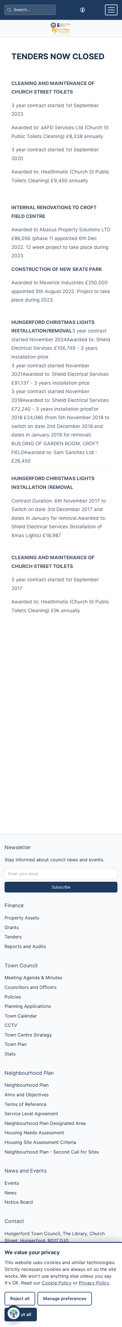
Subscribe (61, 887)
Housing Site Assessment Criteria (40, 1142)
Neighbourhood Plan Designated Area (45, 1123)
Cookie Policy (56, 1283)
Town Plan (16, 1044)
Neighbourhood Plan (27, 1085)
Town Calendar (21, 1016)
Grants (12, 927)
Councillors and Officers (30, 987)
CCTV (11, 1025)
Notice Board (19, 1202)
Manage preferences (64, 1298)
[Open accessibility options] (82, 10)
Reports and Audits (25, 946)
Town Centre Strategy (28, 1035)
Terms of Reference (26, 1104)
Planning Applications (28, 1006)
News (10, 1192)
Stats (10, 1054)
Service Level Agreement (31, 1113)
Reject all (20, 1298)
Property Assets (22, 918)
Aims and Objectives (27, 1094)
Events (12, 1183)
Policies (13, 997)
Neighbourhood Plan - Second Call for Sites (52, 1152)
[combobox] (30, 10)
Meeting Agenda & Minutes (33, 977)
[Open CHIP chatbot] (14, 1313)
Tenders (13, 937)
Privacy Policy (94, 1283)
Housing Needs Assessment (34, 1132)
